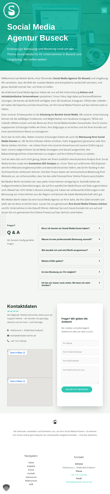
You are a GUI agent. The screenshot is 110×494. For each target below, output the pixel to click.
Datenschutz (31, 480)
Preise (31, 469)
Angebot (31, 466)
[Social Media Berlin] (11, 10)
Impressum (31, 477)
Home (31, 462)
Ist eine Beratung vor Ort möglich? (59, 272)
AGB (31, 484)
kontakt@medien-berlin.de (79, 482)
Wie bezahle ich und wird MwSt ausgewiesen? (65, 250)
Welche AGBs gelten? (52, 261)
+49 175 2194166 (79, 474)
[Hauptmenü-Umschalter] (104, 10)
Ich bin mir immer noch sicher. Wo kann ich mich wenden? (66, 284)
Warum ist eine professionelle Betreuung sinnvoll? (67, 239)
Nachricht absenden (77, 389)
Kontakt (31, 473)
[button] (71, 228)
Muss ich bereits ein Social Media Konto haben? (66, 228)
